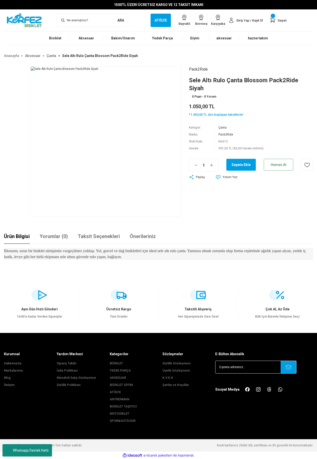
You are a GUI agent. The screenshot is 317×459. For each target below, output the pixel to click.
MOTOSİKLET (119, 413)
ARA (120, 20)
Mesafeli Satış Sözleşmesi (76, 377)
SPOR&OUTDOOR (122, 421)
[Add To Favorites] (307, 165)
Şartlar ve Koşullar (175, 385)
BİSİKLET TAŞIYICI (123, 406)
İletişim (9, 385)
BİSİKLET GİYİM (121, 385)
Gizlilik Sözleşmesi (176, 363)
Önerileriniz (143, 236)
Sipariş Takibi (66, 363)
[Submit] (288, 367)
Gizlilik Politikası (68, 385)
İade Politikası (67, 370)
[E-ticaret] (157, 455)
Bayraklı (184, 24)
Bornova (201, 24)
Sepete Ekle (241, 165)
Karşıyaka (217, 24)
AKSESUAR (118, 377)
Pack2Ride (225, 134)
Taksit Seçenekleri (99, 236)
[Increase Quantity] (214, 165)
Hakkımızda (12, 363)
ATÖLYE (115, 392)
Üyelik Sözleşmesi (176, 370)
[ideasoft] (132, 455)
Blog (7, 377)
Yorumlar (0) (54, 236)
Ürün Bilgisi (17, 236)
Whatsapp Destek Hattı (31, 450)
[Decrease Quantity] (193, 165)
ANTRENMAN (119, 399)
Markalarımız (13, 370)
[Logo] (26, 20)
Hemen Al (278, 165)
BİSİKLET (116, 363)
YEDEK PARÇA (120, 370)
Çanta (222, 127)
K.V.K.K (167, 377)
